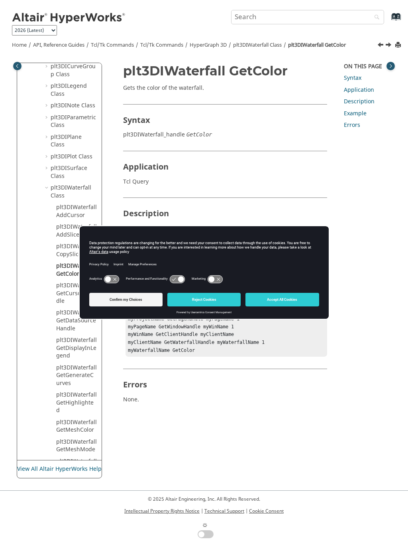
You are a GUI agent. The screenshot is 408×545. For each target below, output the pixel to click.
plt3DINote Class (73, 105)
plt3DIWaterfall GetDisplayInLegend (76, 348)
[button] (47, 67)
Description (359, 101)
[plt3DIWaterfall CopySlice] (381, 46)
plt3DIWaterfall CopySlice (76, 250)
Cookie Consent (266, 511)
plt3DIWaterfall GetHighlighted (76, 403)
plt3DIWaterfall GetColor (317, 45)
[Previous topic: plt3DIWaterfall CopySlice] (381, 46)
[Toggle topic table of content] (390, 66)
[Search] (375, 18)
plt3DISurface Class (69, 172)
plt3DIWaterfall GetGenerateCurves (76, 375)
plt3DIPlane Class (66, 141)
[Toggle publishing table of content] (17, 66)
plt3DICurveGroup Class (73, 70)
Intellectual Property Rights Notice (162, 511)
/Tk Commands (161, 45)
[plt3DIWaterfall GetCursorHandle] (389, 46)
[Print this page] (399, 45)
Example (355, 113)
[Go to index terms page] (387, 20)
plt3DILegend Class (69, 90)
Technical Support (224, 511)
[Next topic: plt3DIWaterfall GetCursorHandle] (389, 46)
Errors (352, 125)
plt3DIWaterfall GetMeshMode (76, 446)
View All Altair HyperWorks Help (59, 469)
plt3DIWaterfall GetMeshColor (76, 426)
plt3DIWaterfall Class (257, 45)
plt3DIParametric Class (73, 121)
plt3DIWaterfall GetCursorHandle (76, 293)
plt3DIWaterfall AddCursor (76, 211)
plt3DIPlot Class (71, 156)
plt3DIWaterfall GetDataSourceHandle (76, 320)
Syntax (352, 78)
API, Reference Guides (58, 45)
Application (359, 90)
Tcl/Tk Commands (112, 45)
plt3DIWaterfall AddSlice (76, 231)
